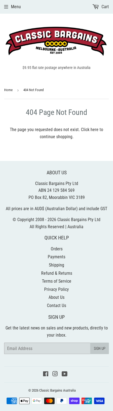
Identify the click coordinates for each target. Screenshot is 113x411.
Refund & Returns (56, 273)
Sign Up (99, 348)
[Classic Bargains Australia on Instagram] (55, 374)
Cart (104, 6)
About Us (56, 297)
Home (8, 90)
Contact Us (56, 305)
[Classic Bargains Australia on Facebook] (46, 374)
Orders (57, 248)
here (94, 129)
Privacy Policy (56, 289)
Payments (56, 256)
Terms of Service (56, 281)
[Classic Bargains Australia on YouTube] (64, 374)
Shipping (56, 265)
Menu (16, 6)
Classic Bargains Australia (57, 390)
